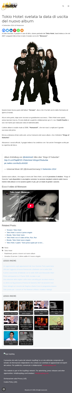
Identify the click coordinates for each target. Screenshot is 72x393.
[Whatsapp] (18, 30)
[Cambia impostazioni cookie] (4, 389)
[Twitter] (7, 30)
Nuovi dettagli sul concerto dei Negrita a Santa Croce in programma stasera (29, 286)
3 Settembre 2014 (48, 169)
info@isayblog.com (49, 365)
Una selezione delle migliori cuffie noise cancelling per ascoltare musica (28, 279)
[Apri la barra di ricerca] (63, 6)
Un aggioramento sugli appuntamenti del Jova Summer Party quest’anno (28, 266)
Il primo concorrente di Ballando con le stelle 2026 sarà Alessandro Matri (28, 273)
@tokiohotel (28, 157)
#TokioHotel (27, 160)
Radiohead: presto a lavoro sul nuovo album (19, 253)
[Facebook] (3, 30)
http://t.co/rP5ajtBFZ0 (13, 160)
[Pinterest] (14, 30)
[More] (22, 30)
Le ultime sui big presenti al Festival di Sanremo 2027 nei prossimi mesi (28, 283)
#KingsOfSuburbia (40, 160)
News (6, 248)
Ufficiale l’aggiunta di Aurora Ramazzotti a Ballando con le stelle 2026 (27, 269)
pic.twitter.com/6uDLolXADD (16, 163)
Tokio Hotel (8, 251)
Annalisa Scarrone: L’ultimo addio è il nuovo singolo (22, 256)
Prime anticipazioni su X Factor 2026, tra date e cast (21, 276)
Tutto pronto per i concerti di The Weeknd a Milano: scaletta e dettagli (27, 289)
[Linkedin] (11, 30)
